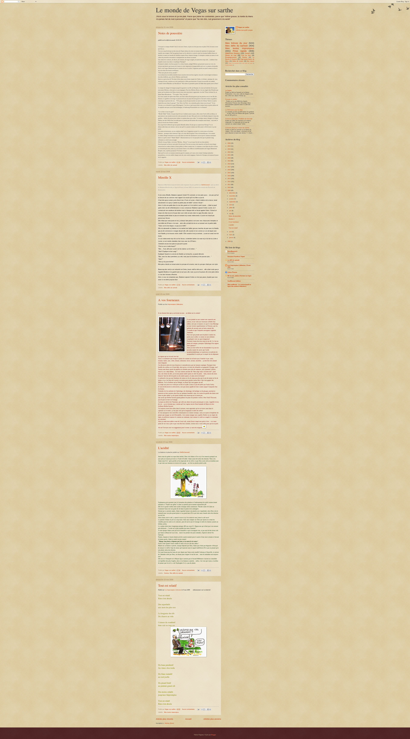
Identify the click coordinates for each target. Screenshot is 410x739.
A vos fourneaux (168, 300)
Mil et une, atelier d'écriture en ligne (239, 276)
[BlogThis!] (204, 162)
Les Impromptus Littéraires (173, 590)
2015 (229, 173)
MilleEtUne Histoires (232, 53)
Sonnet (247, 53)
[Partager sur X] (206, 162)
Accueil (188, 719)
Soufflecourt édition (234, 281)
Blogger (213, 735)
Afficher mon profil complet (244, 30)
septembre (232, 202)
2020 (229, 158)
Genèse (166, 573)
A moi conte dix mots (246, 63)
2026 (229, 143)
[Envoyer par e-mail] (202, 162)
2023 (229, 149)
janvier (231, 237)
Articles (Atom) (169, 723)
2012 (229, 181)
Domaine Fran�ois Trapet (236, 256)
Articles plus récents (164, 719)
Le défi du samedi (233, 260)
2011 (229, 184)
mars (231, 234)
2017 (229, 167)
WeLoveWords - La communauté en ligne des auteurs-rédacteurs (239, 285)
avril (230, 231)
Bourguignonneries (231, 57)
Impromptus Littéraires (175, 304)
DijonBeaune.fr (232, 251)
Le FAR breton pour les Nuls (234, 110)
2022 (229, 152)
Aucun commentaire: (188, 162)
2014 (229, 175)
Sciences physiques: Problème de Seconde (238, 119)
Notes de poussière (170, 33)
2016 (229, 170)
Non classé (250, 61)
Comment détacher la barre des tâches (237, 128)
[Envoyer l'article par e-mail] (198, 162)
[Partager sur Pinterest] (210, 162)
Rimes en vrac (231, 55)
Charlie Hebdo (228, 65)
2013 (229, 178)
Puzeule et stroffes (231, 99)
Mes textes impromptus (171, 435)
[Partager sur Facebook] (208, 162)
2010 (229, 187)
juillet (231, 207)
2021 (229, 155)
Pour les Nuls (246, 55)
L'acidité (163, 448)
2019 (229, 161)
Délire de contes (237, 61)
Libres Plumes (232, 272)
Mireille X (164, 177)
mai (230, 213)
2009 (229, 190)
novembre (232, 196)
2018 (229, 164)
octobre (231, 199)
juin (230, 210)
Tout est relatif (167, 585)
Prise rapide (240, 51)
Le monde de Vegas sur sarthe (194, 10)
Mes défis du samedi (170, 165)
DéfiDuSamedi (205, 185)
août (230, 205)
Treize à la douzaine (233, 63)
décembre (232, 193)
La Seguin (228, 90)
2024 (229, 146)
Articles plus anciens (212, 719)
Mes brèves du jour (236, 43)
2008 (229, 241)
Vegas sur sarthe (243, 27)
